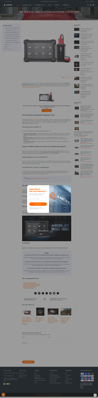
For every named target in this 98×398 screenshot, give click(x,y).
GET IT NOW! (38, 204)
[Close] (69, 186)
